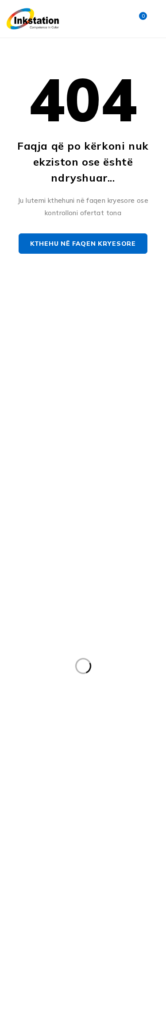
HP (94, 743)
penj (96, 852)
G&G (20, 743)
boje (62, 652)
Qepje (22, 888)
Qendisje (132, 870)
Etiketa (138, 706)
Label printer (69, 761)
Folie (105, 724)
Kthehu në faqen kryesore (83, 244)
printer (87, 870)
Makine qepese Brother (48, 815)
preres (133, 852)
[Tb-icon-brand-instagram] (34, 412)
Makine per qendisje (43, 797)
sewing (24, 906)
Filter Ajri (63, 724)
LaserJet (25, 779)
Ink (124, 743)
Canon (22, 688)
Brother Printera (37, 670)
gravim (58, 743)
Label (21, 761)
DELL (61, 706)
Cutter (22, 706)
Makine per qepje (120, 797)
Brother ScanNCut (110, 670)
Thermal (139, 906)
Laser (118, 761)
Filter (20, 724)
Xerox (60, 924)
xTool (99, 924)
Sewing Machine (80, 906)
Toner (22, 924)
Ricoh (61, 888)
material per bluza (41, 833)
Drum (98, 706)
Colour (112, 688)
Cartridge (67, 688)
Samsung (104, 888)
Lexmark (72, 779)
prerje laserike (34, 870)
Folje (140, 724)
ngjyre (99, 833)
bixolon (24, 652)
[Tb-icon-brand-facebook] (14, 412)
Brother (101, 652)
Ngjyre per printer (40, 852)
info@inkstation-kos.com (48, 377)
